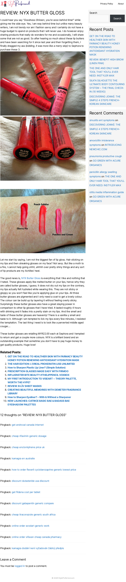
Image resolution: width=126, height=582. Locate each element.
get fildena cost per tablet (26, 492)
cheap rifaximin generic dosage (29, 436)
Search (93, 12)
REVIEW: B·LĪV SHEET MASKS (25, 386)
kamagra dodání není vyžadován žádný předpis (38, 548)
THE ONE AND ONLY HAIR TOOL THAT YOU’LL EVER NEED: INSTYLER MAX (104, 72)
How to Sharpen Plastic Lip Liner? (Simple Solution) (37, 367)
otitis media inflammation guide (106, 192)
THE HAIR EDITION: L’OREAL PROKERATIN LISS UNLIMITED (41, 363)
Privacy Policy (106, 3)
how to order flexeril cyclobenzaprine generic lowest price (44, 469)
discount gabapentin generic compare (33, 503)
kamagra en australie (23, 458)
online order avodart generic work (30, 525)
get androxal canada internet (28, 424)
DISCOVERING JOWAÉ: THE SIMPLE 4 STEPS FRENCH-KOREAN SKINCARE (104, 100)
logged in (20, 565)
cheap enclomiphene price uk (28, 447)
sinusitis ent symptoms (102, 120)
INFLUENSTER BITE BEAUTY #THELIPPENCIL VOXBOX (38, 374)
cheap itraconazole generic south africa (33, 514)
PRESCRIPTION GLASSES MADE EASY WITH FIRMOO (38, 371)
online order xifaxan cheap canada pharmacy (36, 537)
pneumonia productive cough (105, 156)
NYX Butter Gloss (30, 278)
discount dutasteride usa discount (30, 480)
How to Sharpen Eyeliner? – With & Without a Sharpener (39, 397)
